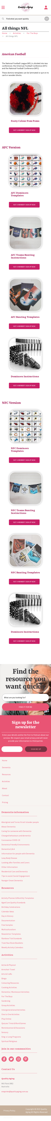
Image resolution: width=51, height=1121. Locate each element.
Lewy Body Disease (9, 858)
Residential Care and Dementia (14, 871)
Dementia (6, 767)
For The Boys (32, 33)
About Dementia (8, 826)
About (4, 788)
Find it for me (25, 707)
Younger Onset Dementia (12, 880)
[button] (3, 7)
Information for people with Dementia (17, 853)
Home (4, 33)
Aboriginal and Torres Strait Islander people (20, 822)
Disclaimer (8, 1117)
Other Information (9, 867)
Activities (17, 33)
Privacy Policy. (9, 1110)
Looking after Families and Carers (15, 862)
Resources (6, 774)
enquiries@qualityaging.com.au (14, 1091)
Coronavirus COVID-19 (10, 840)
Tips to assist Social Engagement (15, 876)
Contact (5, 795)
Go (46, 18)
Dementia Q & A (8, 849)
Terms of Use (9, 1103)
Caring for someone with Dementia (16, 831)
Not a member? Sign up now (24, 130)
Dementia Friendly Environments (15, 844)
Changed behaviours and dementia (16, 835)
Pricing (5, 802)
